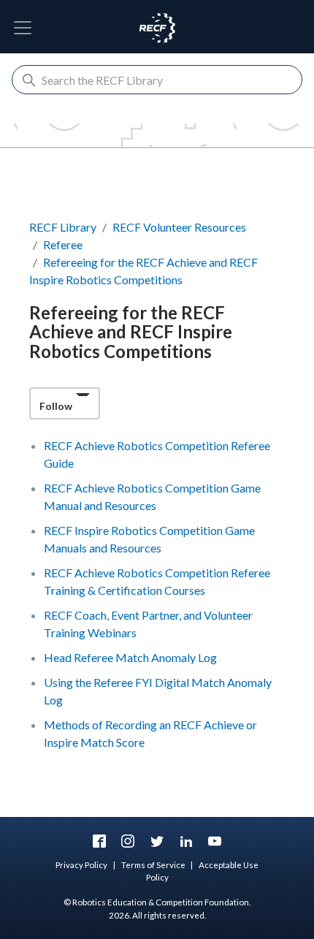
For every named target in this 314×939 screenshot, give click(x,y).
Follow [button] (55, 406)
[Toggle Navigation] (23, 28)
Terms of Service (153, 865)
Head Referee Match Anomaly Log (130, 657)
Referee (63, 244)
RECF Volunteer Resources (179, 227)
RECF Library (62, 227)
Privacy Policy (81, 865)
